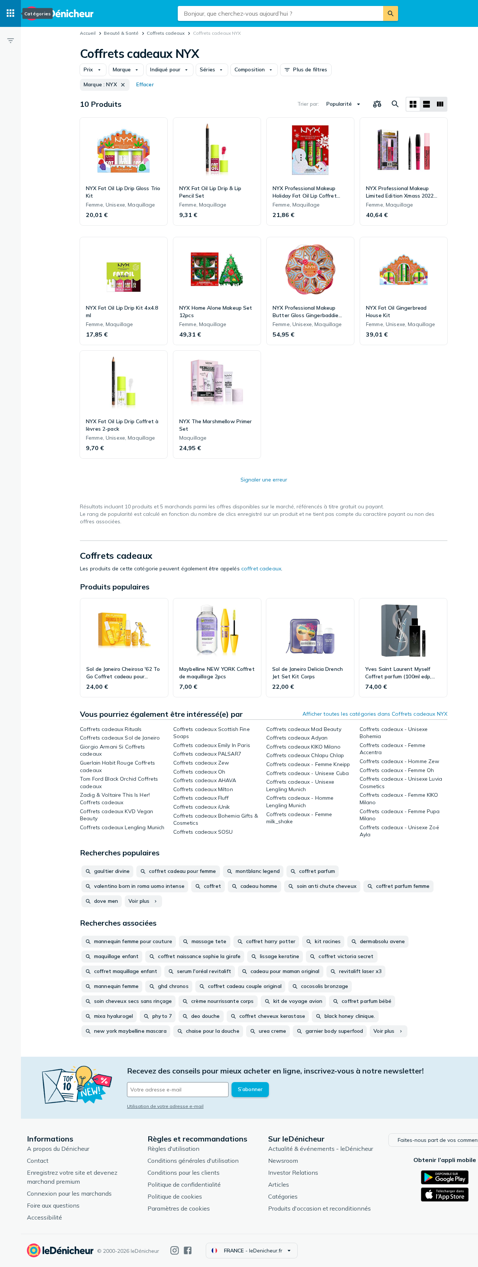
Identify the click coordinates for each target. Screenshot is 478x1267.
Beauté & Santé (121, 33)
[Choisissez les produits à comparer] (377, 104)
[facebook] (188, 1250)
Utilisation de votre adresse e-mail (165, 1106)
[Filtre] (10, 40)
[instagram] (175, 1250)
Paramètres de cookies (179, 1208)
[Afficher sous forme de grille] (413, 104)
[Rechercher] (390, 13)
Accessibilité (44, 1217)
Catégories (283, 1196)
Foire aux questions (53, 1205)
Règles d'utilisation (173, 1148)
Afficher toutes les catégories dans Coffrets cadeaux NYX (374, 713)
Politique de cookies (175, 1196)
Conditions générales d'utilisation (193, 1160)
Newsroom (283, 1160)
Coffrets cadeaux (165, 33)
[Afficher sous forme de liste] (426, 104)
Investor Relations (293, 1172)
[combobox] (280, 13)
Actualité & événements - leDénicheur (320, 1148)
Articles (278, 1184)
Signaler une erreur (263, 479)
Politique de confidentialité (184, 1184)
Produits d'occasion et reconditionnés (319, 1208)
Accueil (88, 33)
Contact (38, 1160)
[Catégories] (10, 13)
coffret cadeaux (261, 568)
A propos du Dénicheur (58, 1148)
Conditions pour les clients (184, 1172)
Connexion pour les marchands (69, 1193)
